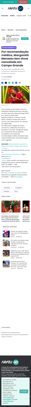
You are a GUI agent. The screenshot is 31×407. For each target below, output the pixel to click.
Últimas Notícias (8, 2)
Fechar (24, 391)
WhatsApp (18, 177)
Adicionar (24, 38)
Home (3, 30)
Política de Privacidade (8, 398)
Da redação (8, 77)
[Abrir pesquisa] (29, 9)
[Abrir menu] (2, 9)
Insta (5, 173)
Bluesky (17, 173)
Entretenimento (21, 30)
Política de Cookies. (8, 402)
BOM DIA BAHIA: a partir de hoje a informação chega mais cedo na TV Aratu (14, 146)
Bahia (12, 16)
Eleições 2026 (21, 16)
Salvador (4, 16)
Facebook (10, 173)
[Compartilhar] (20, 83)
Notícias (10, 30)
